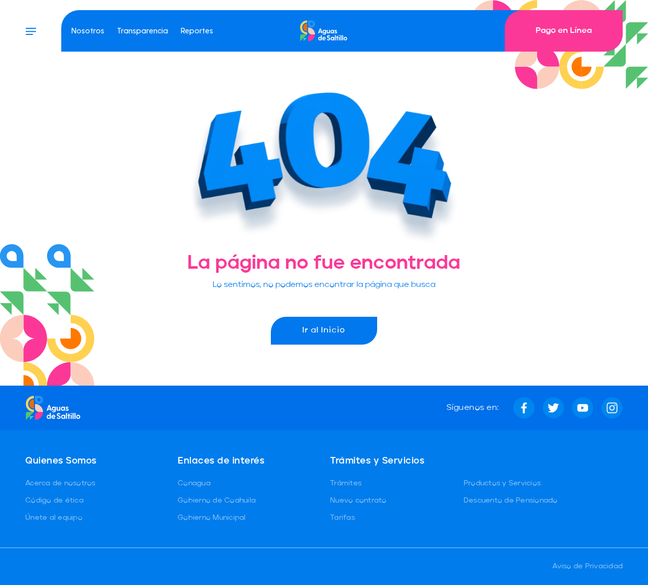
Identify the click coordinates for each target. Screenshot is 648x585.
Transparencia (142, 30)
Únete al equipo (54, 517)
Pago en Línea (564, 31)
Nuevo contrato (358, 500)
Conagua (194, 483)
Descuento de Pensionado (511, 500)
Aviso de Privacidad (587, 566)
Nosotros (87, 30)
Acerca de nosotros (60, 483)
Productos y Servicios (502, 483)
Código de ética (54, 500)
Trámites (345, 483)
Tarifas (342, 517)
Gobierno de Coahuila (217, 500)
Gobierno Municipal (212, 517)
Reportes (197, 30)
